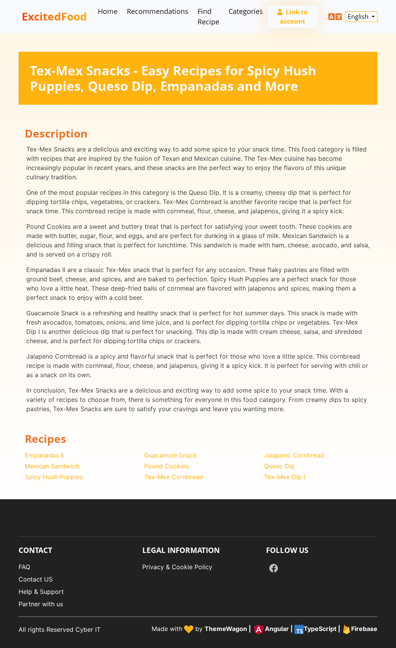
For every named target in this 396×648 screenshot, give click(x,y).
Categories (246, 11)
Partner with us (41, 604)
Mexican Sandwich (52, 466)
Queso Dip (279, 466)
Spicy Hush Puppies (54, 477)
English (359, 16)
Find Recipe (208, 16)
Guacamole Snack (170, 455)
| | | (291, 629)
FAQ (24, 567)
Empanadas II (44, 455)
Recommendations (157, 11)
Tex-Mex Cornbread (173, 477)
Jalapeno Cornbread (294, 455)
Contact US (36, 579)
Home (108, 11)
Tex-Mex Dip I (284, 477)
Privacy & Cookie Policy (177, 567)
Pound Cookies (166, 466)
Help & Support (41, 591)
